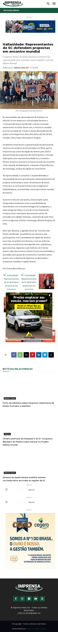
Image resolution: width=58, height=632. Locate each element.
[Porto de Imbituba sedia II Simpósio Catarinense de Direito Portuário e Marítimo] (29, 387)
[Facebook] (14, 355)
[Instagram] (22, 598)
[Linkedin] (38, 355)
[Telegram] (45, 355)
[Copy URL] (51, 355)
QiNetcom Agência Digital (36, 629)
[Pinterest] (32, 355)
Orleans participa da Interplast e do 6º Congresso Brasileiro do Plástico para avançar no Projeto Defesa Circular (28, 441)
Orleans (7, 434)
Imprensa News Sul (21, 68)
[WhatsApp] (20, 355)
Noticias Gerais (11, 10)
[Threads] (42, 598)
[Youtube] (35, 598)
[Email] (26, 355)
